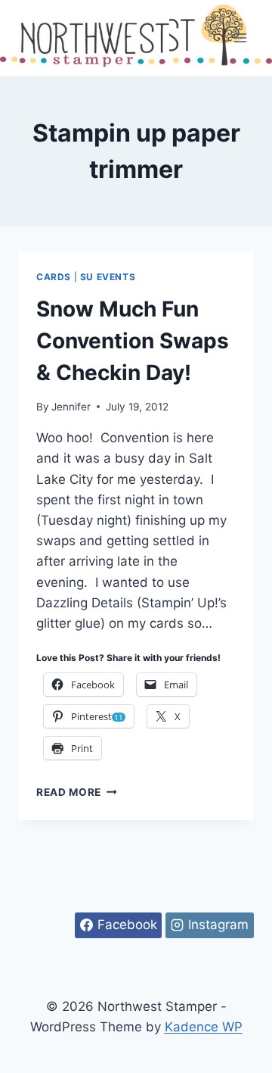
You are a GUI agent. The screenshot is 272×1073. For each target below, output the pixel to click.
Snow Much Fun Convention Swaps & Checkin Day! (132, 340)
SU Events (107, 276)
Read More (76, 792)
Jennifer (71, 407)
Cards (53, 276)
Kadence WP (204, 1026)
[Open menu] (240, 37)
